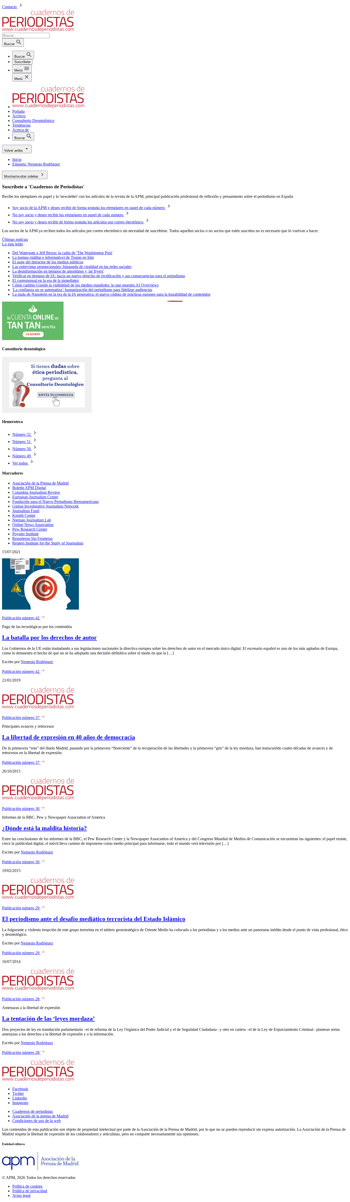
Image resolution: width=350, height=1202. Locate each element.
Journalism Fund (25, 511)
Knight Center (23, 515)
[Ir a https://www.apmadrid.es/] (40, 1169)
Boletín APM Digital (29, 488)
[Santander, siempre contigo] (33, 338)
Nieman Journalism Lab (31, 520)
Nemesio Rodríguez (37, 662)
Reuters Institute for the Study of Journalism (47, 543)
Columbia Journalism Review (36, 492)
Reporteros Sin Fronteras (32, 538)
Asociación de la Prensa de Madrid (40, 483)
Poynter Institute (25, 534)
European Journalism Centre (35, 497)
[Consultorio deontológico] (47, 411)
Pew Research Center (29, 529)
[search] (23, 55)
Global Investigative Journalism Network (45, 506)
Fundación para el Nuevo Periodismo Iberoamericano (55, 501)
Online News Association (33, 524)
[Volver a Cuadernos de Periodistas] (38, 30)
